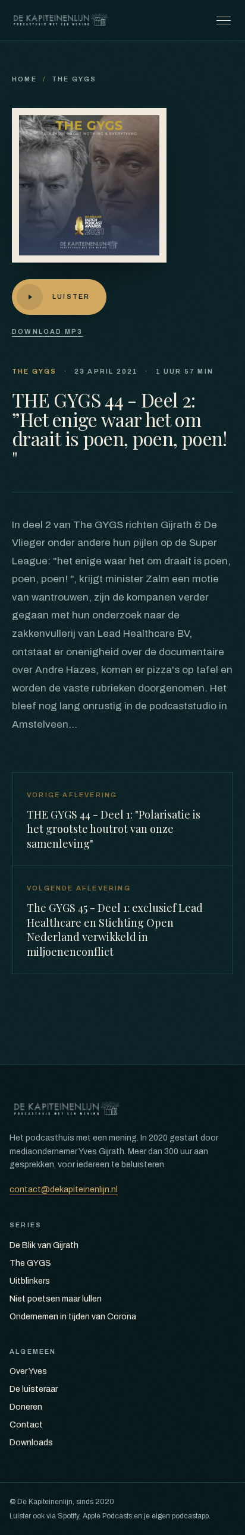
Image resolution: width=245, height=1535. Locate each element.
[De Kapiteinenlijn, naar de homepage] (61, 20)
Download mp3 (47, 331)
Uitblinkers (30, 1281)
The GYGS (74, 79)
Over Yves (28, 1371)
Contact (26, 1424)
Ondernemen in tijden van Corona (73, 1316)
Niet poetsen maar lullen (56, 1298)
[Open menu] (223, 20)
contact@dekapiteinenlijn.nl (64, 1189)
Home (24, 79)
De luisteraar (34, 1389)
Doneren (26, 1407)
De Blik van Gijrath (44, 1245)
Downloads (31, 1442)
